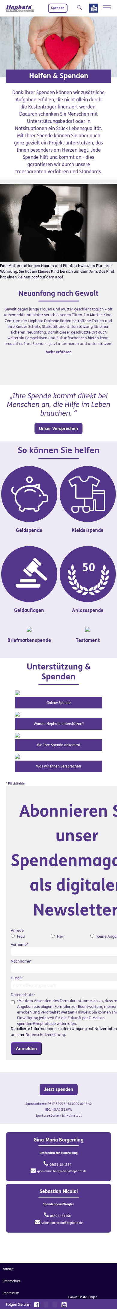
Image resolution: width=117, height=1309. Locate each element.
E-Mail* (17, 978)
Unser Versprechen (58, 428)
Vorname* (19, 944)
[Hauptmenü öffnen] (107, 7)
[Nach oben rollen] (105, 1297)
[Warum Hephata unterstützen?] (17, 713)
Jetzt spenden (58, 1089)
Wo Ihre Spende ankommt (58, 745)
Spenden (57, 8)
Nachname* (21, 961)
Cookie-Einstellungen (82, 1297)
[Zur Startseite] (20, 8)
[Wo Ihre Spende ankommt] (17, 735)
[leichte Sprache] (93, 9)
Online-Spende (58, 703)
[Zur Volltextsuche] (80, 7)
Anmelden (26, 1048)
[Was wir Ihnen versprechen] (17, 756)
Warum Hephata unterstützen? (59, 724)
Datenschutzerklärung (45, 1034)
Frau (21, 936)
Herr (61, 936)
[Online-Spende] (17, 692)
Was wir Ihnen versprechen (58, 766)
